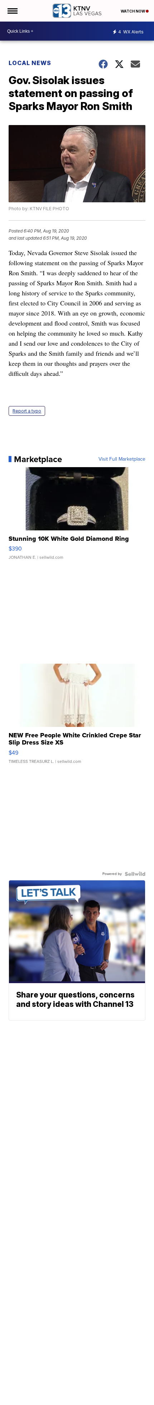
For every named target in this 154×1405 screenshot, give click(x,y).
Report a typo (27, 411)
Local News (30, 62)
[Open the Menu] (12, 11)
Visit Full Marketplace (121, 459)
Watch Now (133, 11)
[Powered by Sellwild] (135, 873)
